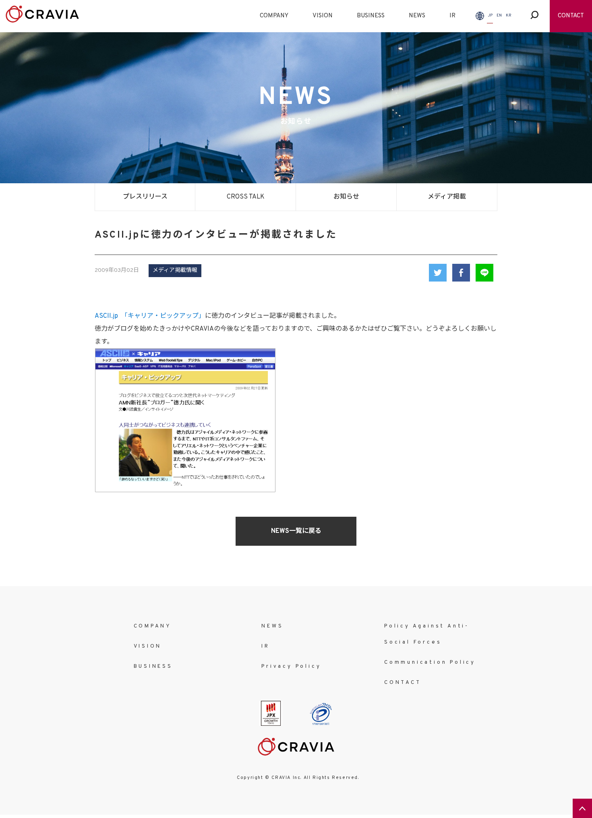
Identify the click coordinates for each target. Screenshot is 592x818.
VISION (323, 16)
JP (490, 15)
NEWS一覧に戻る (296, 531)
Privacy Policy (291, 666)
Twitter (438, 273)
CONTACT (571, 16)
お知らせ (346, 197)
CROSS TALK (246, 197)
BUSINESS (371, 16)
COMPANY (274, 16)
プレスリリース (145, 197)
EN (499, 15)
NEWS (417, 16)
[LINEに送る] (484, 273)
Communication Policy (430, 662)
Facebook (461, 273)
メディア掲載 (447, 197)
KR (508, 15)
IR (452, 16)
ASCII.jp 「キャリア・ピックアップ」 (150, 316)
